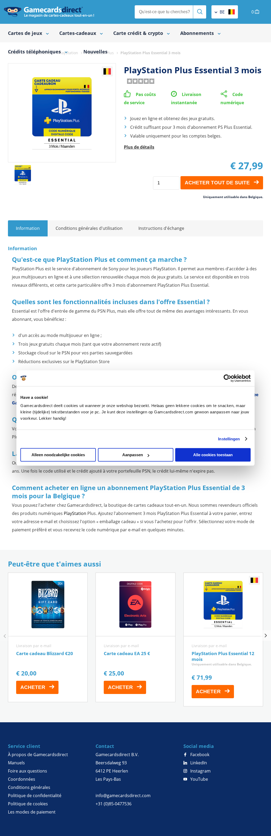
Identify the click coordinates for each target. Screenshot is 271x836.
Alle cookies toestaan (213, 455)
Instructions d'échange (161, 228)
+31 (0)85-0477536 (114, 804)
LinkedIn (198, 763)
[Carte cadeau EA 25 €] (135, 637)
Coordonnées (21, 779)
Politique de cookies (28, 804)
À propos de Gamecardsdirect (38, 754)
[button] (265, 635)
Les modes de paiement (32, 812)
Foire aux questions (27, 771)
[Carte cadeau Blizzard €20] (47, 637)
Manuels (16, 763)
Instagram (200, 771)
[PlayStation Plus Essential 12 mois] (223, 639)
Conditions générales (29, 787)
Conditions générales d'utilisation (89, 228)
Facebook (199, 754)
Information (28, 228)
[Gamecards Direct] (49, 12)
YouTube (198, 779)
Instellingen (229, 439)
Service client (24, 746)
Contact (105, 746)
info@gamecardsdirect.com (123, 795)
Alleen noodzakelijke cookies (58, 455)
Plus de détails (139, 147)
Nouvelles (95, 51)
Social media (198, 746)
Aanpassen (132, 455)
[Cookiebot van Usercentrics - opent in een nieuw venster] (227, 378)
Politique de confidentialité (34, 795)
